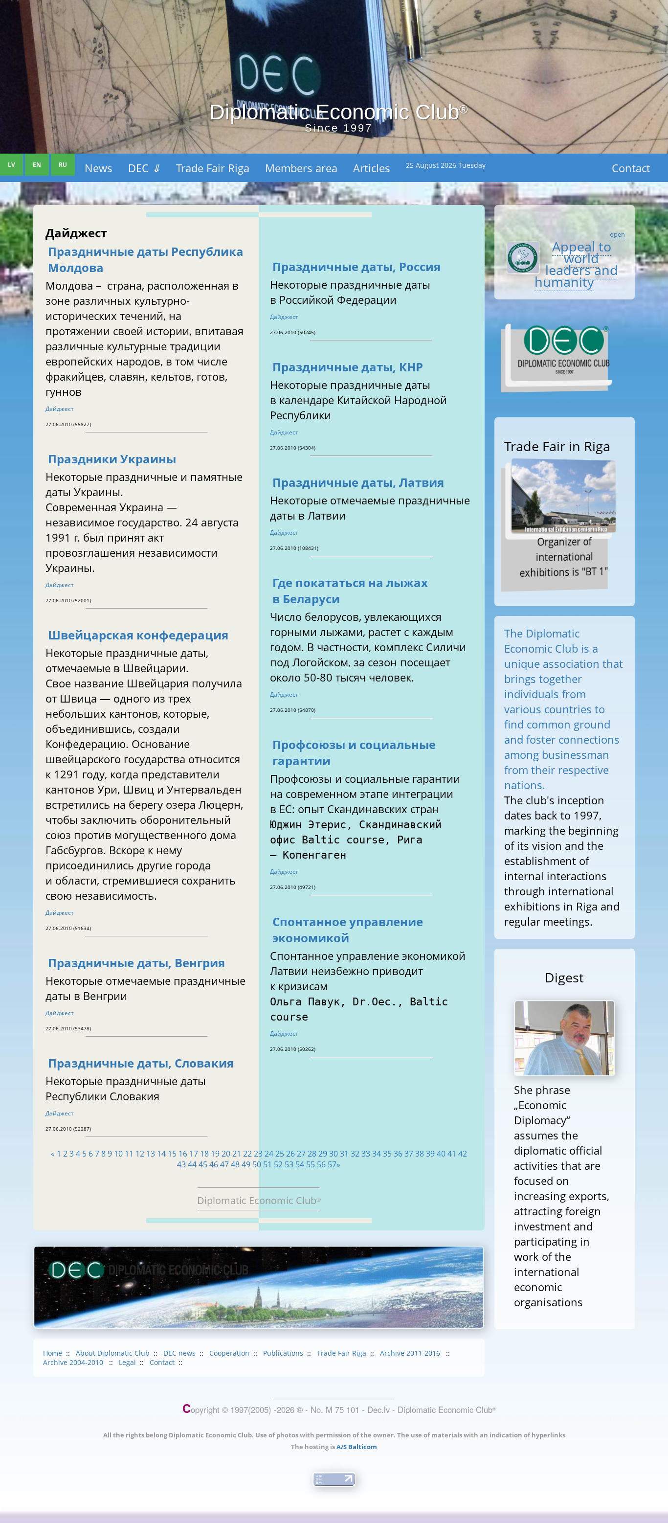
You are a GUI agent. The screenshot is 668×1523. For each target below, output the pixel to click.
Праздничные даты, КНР (347, 367)
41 (451, 1153)
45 (203, 1164)
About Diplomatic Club (113, 1353)
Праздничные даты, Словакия (141, 1063)
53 (289, 1164)
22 (247, 1153)
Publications (283, 1353)
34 (376, 1153)
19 (215, 1153)
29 (322, 1153)
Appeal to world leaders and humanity (576, 264)
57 (332, 1164)
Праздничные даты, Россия (356, 266)
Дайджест (59, 409)
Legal (127, 1362)
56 (321, 1164)
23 (258, 1153)
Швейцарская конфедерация (138, 635)
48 (235, 1164)
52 (278, 1164)
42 (462, 1153)
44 (192, 1164)
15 (172, 1153)
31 (344, 1153)
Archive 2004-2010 (74, 1362)
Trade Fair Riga (212, 167)
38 (419, 1153)
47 (224, 1164)
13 (150, 1153)
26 (290, 1153)
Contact (631, 167)
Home (52, 1353)
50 (256, 1164)
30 (333, 1153)
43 (181, 1164)
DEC (144, 167)
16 (182, 1153)
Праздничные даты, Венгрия (136, 963)
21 (236, 1153)
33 (365, 1153)
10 (118, 1153)
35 (387, 1153)
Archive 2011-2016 (411, 1353)
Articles (371, 167)
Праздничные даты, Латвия (358, 482)
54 (299, 1164)
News (98, 167)
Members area (301, 167)
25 (279, 1153)
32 (355, 1153)
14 (161, 1153)
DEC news (179, 1353)
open (617, 234)
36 (398, 1153)
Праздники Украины (112, 459)
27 (301, 1153)
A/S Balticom (356, 1446)
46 (213, 1164)
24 (269, 1153)
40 (441, 1153)
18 (204, 1153)
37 (408, 1153)
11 (129, 1153)
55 (310, 1164)
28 (312, 1153)
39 (430, 1153)
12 (139, 1153)
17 (193, 1153)
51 (267, 1164)
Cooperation (229, 1353)
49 (246, 1164)
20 (226, 1153)
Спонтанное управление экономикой (347, 929)
